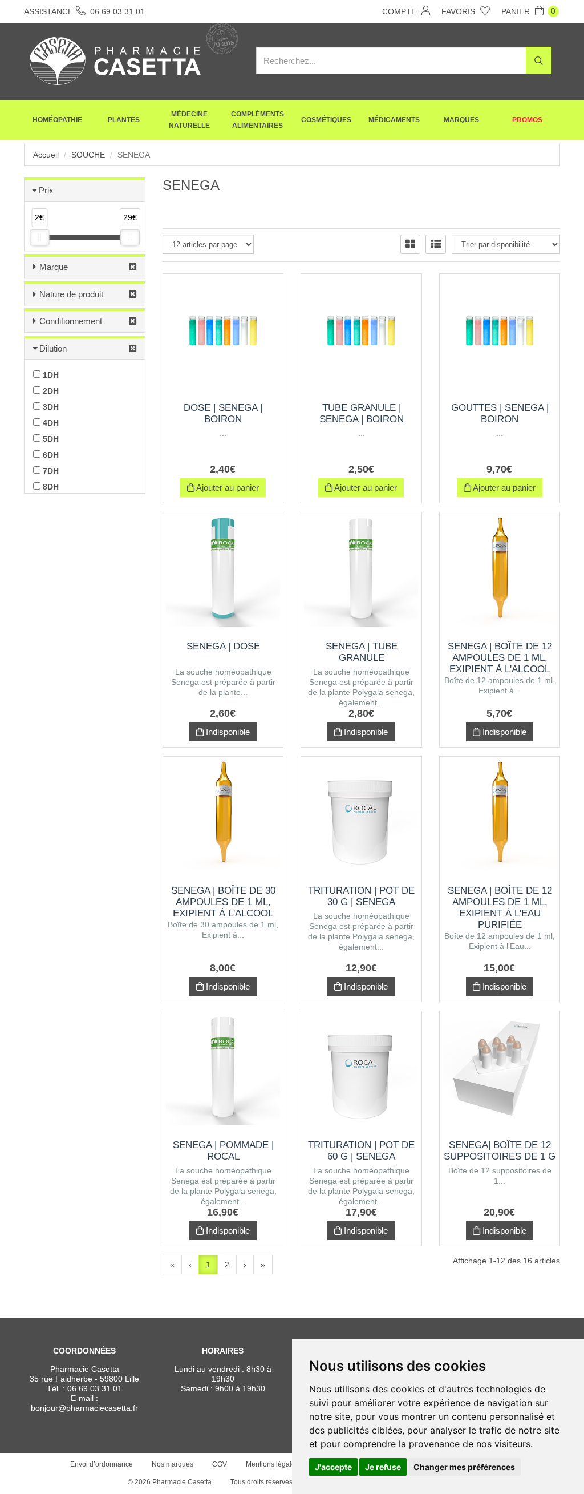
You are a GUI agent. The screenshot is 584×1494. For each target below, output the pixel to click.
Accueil (46, 154)
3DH (49, 406)
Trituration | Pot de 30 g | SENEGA (361, 896)
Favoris (459, 11)
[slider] (39, 237)
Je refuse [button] (383, 1467)
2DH (49, 390)
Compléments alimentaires (257, 120)
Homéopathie (57, 120)
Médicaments (394, 120)
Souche (88, 154)
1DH (49, 374)
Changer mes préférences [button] (464, 1467)
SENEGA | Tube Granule (362, 652)
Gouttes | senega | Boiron (500, 413)
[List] (435, 244)
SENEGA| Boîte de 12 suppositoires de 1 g (499, 1151)
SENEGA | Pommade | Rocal (223, 1151)
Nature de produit (71, 294)
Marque (53, 267)
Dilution (53, 348)
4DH (49, 422)
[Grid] (410, 244)
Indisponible (227, 732)
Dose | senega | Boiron (223, 413)
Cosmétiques (326, 120)
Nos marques (172, 1464)
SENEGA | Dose (223, 646)
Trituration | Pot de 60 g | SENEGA (361, 1151)
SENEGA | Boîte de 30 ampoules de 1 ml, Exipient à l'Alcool (223, 902)
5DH (49, 438)
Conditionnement (70, 321)
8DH (49, 486)
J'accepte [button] (333, 1467)
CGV (219, 1464)
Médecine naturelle (189, 120)
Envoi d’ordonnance (101, 1464)
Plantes (124, 120)
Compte (400, 11)
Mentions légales (272, 1464)
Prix (46, 190)
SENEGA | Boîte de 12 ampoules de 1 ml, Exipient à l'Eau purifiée (500, 907)
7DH (49, 470)
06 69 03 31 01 (94, 1388)
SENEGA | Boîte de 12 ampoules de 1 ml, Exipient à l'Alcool (500, 658)
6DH (49, 454)
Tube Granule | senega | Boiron (361, 413)
